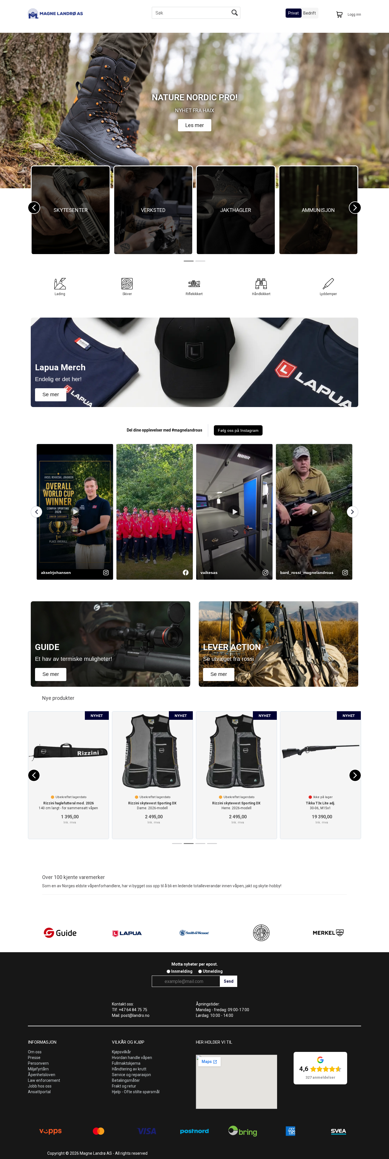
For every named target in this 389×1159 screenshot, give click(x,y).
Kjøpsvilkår (121, 1052)
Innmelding (182, 971)
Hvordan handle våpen (132, 1057)
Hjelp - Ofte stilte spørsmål (135, 1091)
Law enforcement (44, 1080)
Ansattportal (39, 1091)
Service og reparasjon (131, 1074)
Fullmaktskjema (126, 1063)
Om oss (35, 1052)
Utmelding (213, 971)
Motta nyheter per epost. (194, 964)
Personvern (38, 1063)
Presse (34, 1057)
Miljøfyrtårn (38, 1069)
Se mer (50, 394)
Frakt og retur (124, 1086)
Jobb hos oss (40, 1086)
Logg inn (354, 15)
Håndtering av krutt (129, 1069)
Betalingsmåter (126, 1080)
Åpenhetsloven (41, 1074)
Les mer (194, 125)
